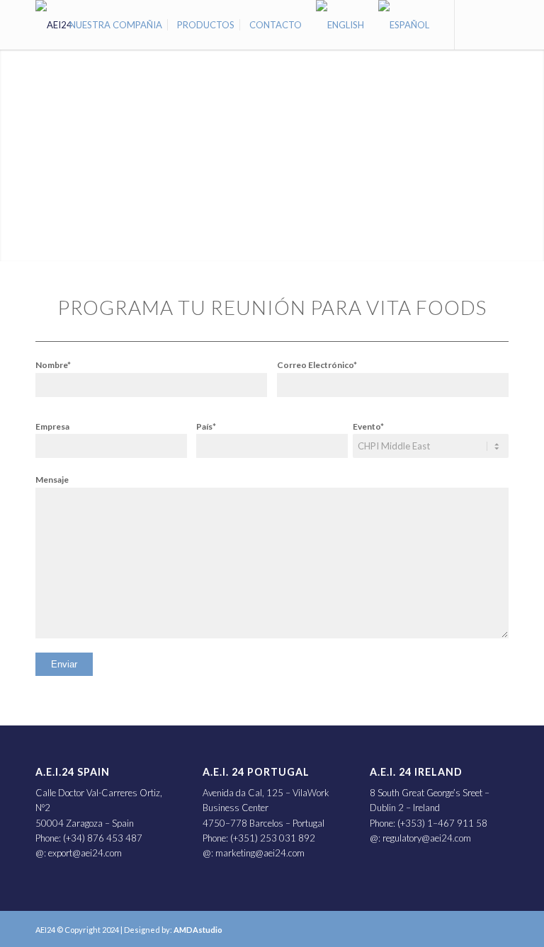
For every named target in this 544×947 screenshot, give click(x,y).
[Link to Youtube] (498, 24)
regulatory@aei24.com (426, 838)
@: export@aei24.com (78, 853)
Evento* (368, 426)
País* (206, 426)
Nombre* (53, 365)
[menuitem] (115, 25)
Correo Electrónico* (317, 365)
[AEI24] (53, 25)
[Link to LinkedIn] (476, 24)
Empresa (52, 426)
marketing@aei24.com (260, 853)
